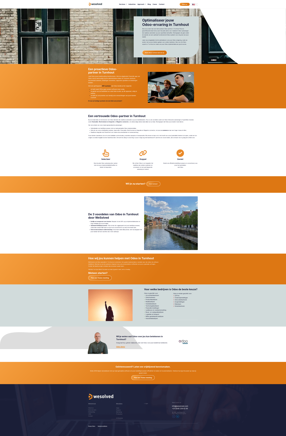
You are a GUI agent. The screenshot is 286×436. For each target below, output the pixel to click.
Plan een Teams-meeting (100, 278)
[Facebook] (173, 416)
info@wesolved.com (180, 406)
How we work (92, 410)
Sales (117, 408)
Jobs (89, 414)
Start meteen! (153, 184)
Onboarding (91, 412)
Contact (90, 416)
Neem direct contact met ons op (154, 52)
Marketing (119, 412)
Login (146, 403)
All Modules (119, 418)
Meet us (184, 4)
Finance (118, 410)
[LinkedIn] (177, 416)
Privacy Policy (91, 426)
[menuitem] (122, 4)
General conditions (102, 426)
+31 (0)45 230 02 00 (180, 409)
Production (119, 414)
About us (90, 408)
